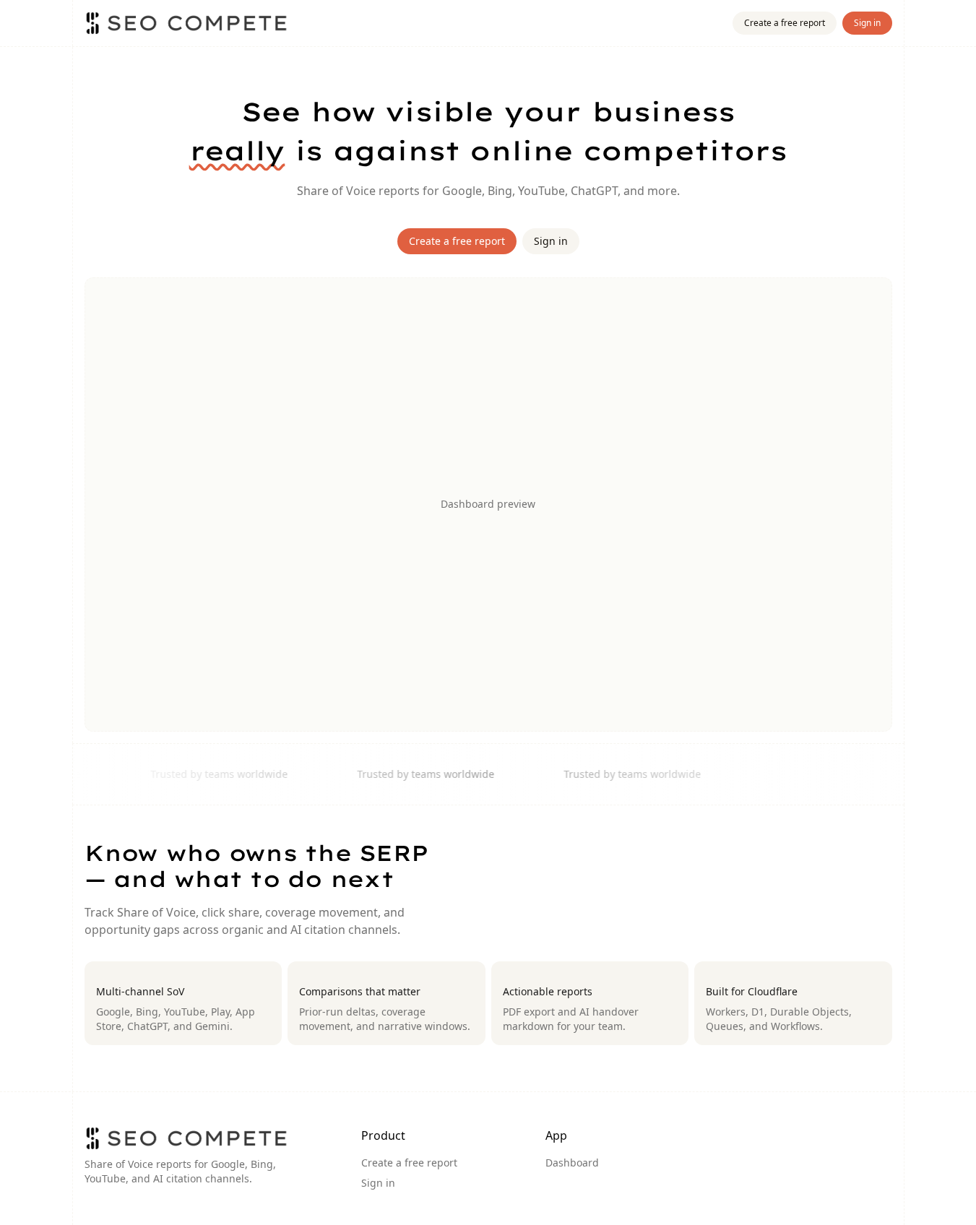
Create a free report (784, 23)
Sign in (867, 23)
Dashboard (572, 1162)
